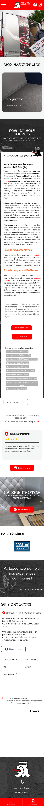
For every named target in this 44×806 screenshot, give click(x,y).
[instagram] (40, 6)
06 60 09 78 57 (22, 337)
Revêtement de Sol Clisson (17, 374)
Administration (22, 793)
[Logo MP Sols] (22, 7)
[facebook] (35, 6)
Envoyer (34, 711)
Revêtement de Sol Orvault (17, 367)
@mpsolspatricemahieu (31, 589)
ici (38, 421)
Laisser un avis (24, 468)
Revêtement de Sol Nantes (17, 351)
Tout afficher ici (24, 509)
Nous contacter (15, 649)
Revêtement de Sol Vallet (16, 389)
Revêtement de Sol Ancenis (17, 363)
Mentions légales (22, 788)
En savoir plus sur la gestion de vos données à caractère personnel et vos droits (24, 702)
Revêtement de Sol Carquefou (18, 355)
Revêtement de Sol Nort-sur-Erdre (20, 371)
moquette (36, 255)
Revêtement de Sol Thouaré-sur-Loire (21, 359)
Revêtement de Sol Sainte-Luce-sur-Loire (22, 383)
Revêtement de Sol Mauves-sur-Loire (21, 378)
